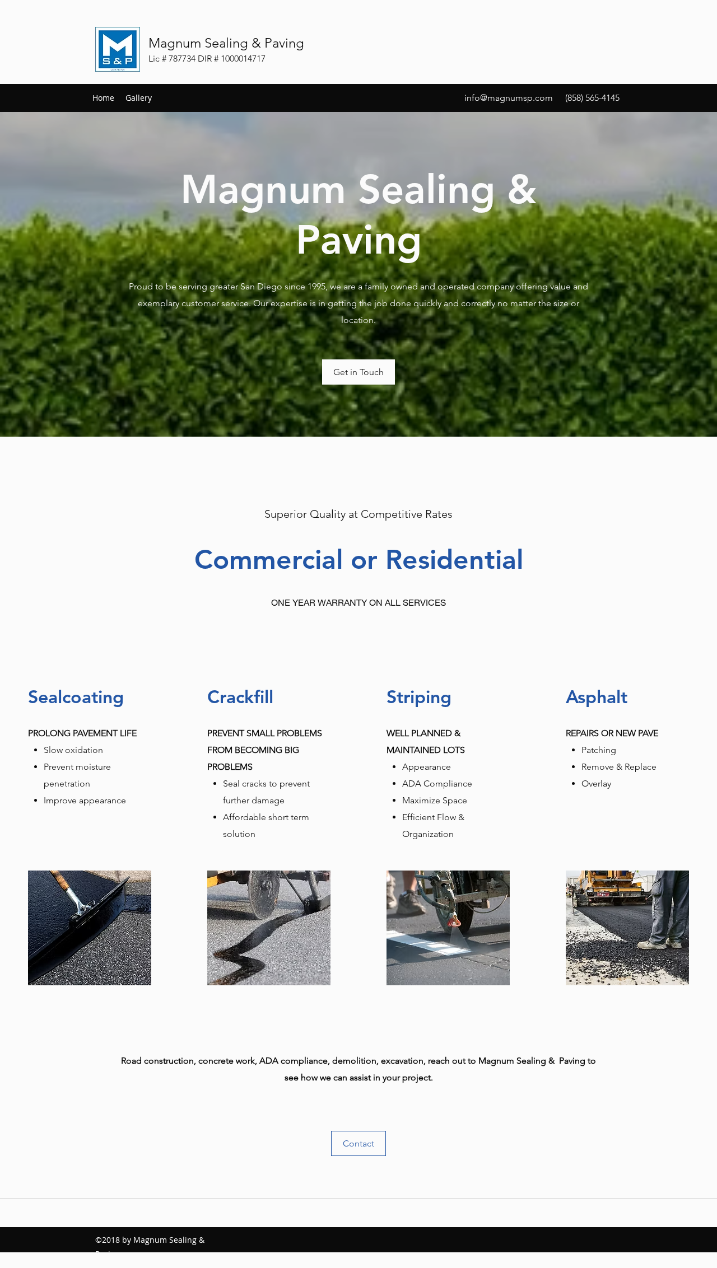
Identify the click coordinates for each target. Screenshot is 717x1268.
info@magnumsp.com (508, 97)
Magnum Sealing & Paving (226, 43)
